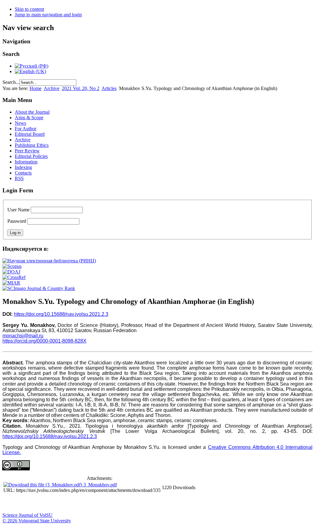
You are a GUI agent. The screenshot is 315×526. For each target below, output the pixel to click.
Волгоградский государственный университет (10, 503)
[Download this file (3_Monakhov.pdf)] (43, 484)
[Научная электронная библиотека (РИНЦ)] (49, 260)
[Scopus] (12, 266)
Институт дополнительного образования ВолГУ (194, 503)
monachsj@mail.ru (22, 335)
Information (26, 161)
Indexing (23, 167)
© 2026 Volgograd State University (36, 520)
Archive (51, 88)
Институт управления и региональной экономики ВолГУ (118, 503)
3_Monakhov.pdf (100, 484)
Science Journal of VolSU (27, 515)
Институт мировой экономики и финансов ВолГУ (133, 503)
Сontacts (23, 172)
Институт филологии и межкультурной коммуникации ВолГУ (148, 503)
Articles (109, 88)
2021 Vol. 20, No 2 (80, 88)
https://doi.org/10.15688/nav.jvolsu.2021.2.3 (61, 314)
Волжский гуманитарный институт (25, 503)
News (20, 123)
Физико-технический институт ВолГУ (71, 503)
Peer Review (27, 150)
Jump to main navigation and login (48, 14)
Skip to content (29, 9)
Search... (10, 82)
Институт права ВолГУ (164, 503)
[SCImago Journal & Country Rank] (38, 288)
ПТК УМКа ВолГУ (41, 503)
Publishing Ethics (32, 145)
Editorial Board (30, 134)
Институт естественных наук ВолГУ (102, 503)
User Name (18, 209)
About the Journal (32, 112)
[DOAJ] (11, 271)
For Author (25, 128)
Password (16, 221)
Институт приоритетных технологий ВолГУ (87, 503)
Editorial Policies (31, 156)
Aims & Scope (29, 117)
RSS (19, 178)
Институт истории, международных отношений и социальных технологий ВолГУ (179, 503)
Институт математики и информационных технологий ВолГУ (56, 503)
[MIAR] (11, 282)
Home (36, 88)
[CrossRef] (14, 277)
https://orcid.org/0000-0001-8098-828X (44, 340)
